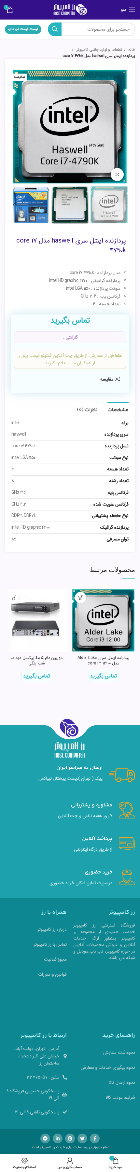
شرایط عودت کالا (120, 1097)
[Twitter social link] (82, 1138)
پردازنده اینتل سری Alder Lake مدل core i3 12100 (103, 661)
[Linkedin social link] (58, 1138)
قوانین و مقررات (52, 974)
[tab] (118, 409)
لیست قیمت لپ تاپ (23, 29)
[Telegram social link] (45, 1138)
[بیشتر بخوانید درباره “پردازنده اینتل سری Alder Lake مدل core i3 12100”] (80, 597)
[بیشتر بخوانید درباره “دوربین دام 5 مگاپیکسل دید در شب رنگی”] (14, 597)
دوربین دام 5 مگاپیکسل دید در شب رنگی (37, 661)
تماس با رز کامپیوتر (50, 944)
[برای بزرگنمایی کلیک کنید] (117, 174)
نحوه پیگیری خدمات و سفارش (108, 1067)
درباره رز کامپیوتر (52, 929)
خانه (131, 50)
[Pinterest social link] (70, 1138)
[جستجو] (55, 29)
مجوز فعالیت (55, 959)
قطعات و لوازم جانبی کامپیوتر (98, 50)
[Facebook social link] (95, 1138)
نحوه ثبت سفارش (119, 1052)
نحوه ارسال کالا (122, 1082)
